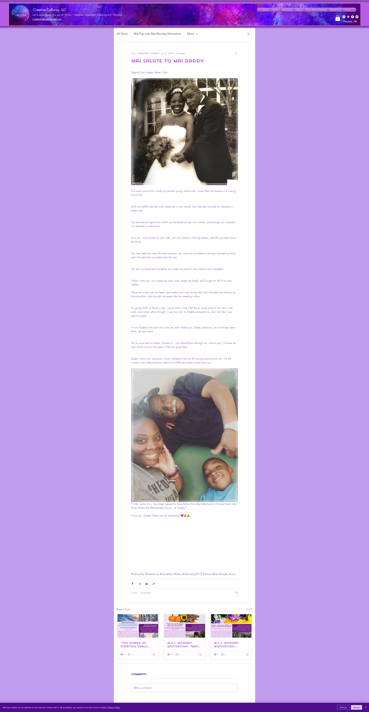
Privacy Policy (114, 707)
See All (249, 608)
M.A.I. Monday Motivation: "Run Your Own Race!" (182, 644)
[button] (337, 18)
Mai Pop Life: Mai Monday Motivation (157, 33)
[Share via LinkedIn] (146, 583)
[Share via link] (153, 583)
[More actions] (236, 53)
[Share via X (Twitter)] (139, 583)
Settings (343, 707)
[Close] (365, 707)
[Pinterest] (348, 16)
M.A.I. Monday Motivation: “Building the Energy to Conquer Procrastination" (230, 644)
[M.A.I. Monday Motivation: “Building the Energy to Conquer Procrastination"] (231, 626)
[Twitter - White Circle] (356, 16)
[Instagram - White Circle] (343, 16)
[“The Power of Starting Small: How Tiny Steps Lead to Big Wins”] (138, 626)
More (190, 33)
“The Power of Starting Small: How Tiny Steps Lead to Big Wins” (135, 644)
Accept (356, 707)
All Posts (122, 33)
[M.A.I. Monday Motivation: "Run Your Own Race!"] (184, 626)
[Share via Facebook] (132, 583)
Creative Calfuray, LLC (49, 10)
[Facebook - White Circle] (352, 16)
